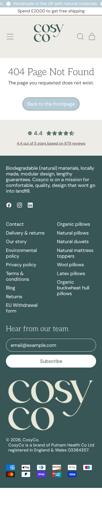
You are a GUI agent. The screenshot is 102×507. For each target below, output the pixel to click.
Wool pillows (70, 264)
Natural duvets (73, 241)
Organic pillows (73, 224)
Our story (16, 241)
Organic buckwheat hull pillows (73, 288)
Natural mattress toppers (75, 253)
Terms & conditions (17, 276)
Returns (14, 296)
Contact (15, 224)
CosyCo (30, 440)
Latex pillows (71, 273)
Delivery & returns (25, 233)
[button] (80, 36)
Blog (10, 288)
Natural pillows (73, 233)
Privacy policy (21, 264)
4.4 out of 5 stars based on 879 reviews (51, 143)
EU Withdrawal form (21, 308)
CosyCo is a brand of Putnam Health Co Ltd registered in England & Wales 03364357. (51, 447)
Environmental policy (21, 253)
